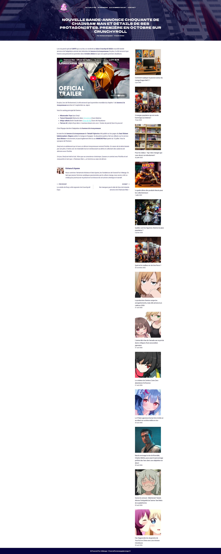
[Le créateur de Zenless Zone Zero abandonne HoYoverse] (149, 365)
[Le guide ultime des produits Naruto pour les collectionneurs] (149, 175)
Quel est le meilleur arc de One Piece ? (148, 265)
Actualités (90, 7)
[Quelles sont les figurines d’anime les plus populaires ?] (149, 212)
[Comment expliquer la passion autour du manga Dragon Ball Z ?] (149, 62)
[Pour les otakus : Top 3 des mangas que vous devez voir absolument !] (149, 137)
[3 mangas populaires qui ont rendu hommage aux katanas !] (149, 100)
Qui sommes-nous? (117, 7)
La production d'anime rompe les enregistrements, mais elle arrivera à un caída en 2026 (148, 302)
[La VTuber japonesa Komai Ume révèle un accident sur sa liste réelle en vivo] (149, 402)
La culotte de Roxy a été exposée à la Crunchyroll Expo (73, 187)
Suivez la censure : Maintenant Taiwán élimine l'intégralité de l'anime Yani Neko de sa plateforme (148, 500)
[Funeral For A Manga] (63, 7)
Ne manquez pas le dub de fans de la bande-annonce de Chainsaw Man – (114, 187)
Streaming (103, 7)
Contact (132, 7)
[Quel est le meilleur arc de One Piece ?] (149, 250)
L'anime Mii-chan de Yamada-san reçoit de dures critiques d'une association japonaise (149, 342)
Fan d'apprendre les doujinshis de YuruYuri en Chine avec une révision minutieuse (147, 540)
